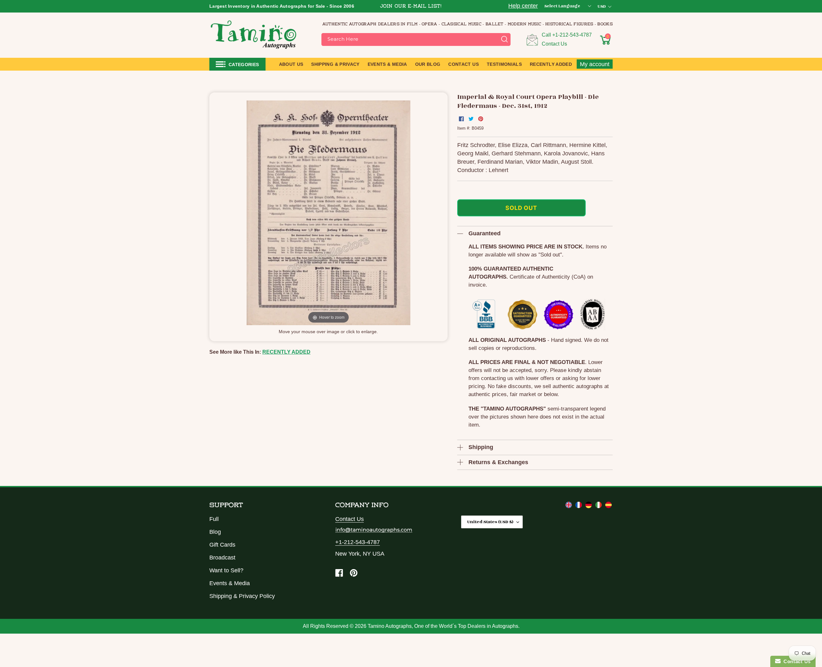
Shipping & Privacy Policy (242, 596)
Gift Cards (222, 544)
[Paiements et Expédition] (579, 506)
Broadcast (222, 557)
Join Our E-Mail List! (411, 6)
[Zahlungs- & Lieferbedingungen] (589, 506)
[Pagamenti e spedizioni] (599, 506)
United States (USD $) (490, 521)
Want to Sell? (226, 570)
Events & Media (229, 583)
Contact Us (554, 44)
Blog (215, 532)
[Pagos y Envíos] (608, 506)
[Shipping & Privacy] (569, 506)
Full (214, 519)
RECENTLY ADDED (286, 352)
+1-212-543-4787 (572, 35)
